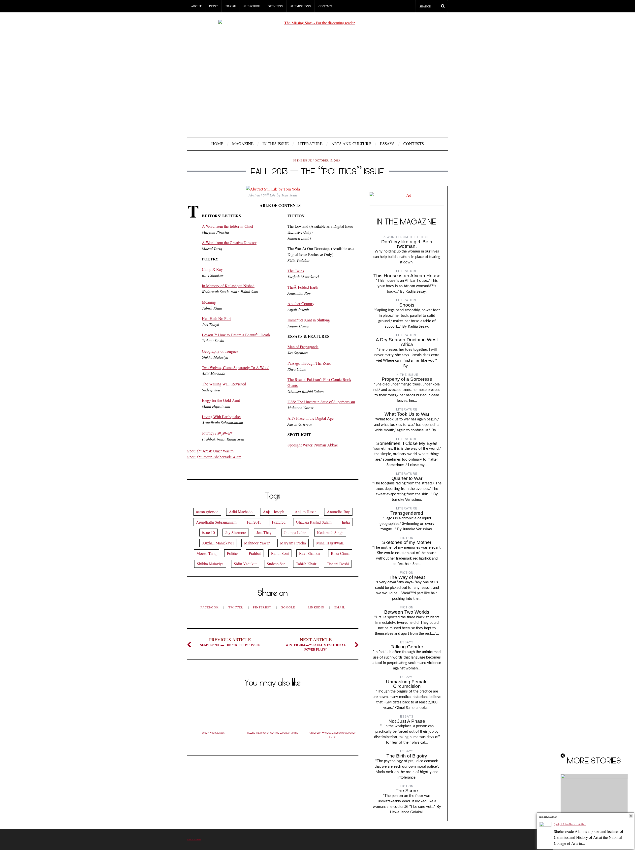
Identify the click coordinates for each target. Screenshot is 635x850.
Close (631, 816)
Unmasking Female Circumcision (407, 684)
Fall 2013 (254, 522)
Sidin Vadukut (245, 563)
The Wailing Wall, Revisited (224, 383)
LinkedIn (317, 607)
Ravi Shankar (309, 553)
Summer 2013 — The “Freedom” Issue (230, 641)
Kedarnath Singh (330, 532)
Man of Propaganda (302, 346)
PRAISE (230, 6)
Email (339, 607)
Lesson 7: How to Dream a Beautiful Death (236, 334)
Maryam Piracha (293, 542)
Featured (279, 522)
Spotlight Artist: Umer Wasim (210, 450)
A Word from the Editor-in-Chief (227, 226)
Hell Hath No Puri (216, 318)
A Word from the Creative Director (229, 242)
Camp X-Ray (212, 269)
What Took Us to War (406, 414)
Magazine (243, 143)
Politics (232, 553)
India (346, 522)
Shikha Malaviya (210, 563)
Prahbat (255, 553)
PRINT (213, 6)
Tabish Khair (306, 563)
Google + (290, 607)
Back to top (194, 839)
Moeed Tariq (206, 553)
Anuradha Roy (338, 511)
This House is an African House (407, 275)
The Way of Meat (407, 577)
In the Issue (302, 160)
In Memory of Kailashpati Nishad (228, 285)
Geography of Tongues (220, 351)
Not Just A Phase (406, 721)
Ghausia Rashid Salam (313, 522)
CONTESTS (413, 143)
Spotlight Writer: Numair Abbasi (312, 444)
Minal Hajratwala (330, 542)
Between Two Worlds (406, 612)
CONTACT (325, 6)
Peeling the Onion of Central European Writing (272, 732)
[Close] (563, 756)
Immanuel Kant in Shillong (308, 319)
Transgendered (406, 513)
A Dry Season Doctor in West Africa (407, 342)
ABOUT (196, 6)
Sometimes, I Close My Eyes (407, 443)
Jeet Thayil (265, 532)
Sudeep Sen (276, 563)
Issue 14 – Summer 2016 (213, 732)
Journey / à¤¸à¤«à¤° (217, 433)
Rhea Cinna (340, 553)
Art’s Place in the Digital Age (310, 418)
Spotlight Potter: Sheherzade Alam (214, 456)
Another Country (300, 303)
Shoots (406, 305)
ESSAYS (387, 143)
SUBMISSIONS (300, 6)
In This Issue (275, 143)
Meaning (209, 302)
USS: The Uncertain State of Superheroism (321, 401)
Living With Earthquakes (221, 416)
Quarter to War (406, 478)
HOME (217, 143)
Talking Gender (407, 646)
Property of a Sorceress (407, 379)
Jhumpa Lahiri (295, 532)
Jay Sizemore (235, 532)
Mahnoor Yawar (257, 542)
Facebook (210, 607)
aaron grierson (207, 511)
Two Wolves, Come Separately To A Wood (235, 367)
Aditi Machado (241, 511)
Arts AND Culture (351, 143)
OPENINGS (275, 6)
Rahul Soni (280, 553)
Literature (310, 143)
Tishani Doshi (338, 563)
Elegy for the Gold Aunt (221, 400)
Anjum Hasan (306, 511)
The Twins (295, 270)
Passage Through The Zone (309, 363)
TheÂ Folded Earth (302, 287)
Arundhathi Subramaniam (216, 522)
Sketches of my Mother (406, 542)
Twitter (236, 607)
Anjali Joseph (273, 511)
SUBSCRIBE (252, 6)
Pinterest (262, 607)
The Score (407, 790)
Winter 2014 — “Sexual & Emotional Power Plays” (316, 644)
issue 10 (208, 532)
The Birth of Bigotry (406, 755)
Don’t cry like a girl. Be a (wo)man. (406, 244)
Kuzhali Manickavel (218, 542)
